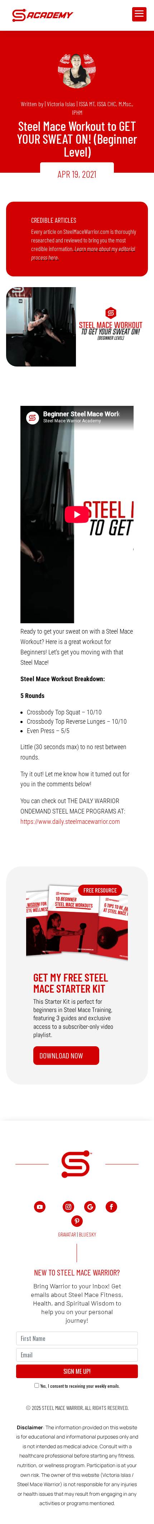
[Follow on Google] (90, 1207)
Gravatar (67, 1234)
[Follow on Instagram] (68, 1207)
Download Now (61, 1055)
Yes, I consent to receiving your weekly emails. (80, 1386)
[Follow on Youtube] (39, 1207)
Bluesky (87, 1234)
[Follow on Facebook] (111, 1207)
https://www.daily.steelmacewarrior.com (70, 821)
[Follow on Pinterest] (77, 1221)
